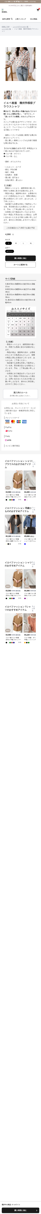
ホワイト (10, 249)
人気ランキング (20, 16)
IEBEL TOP (6, 24)
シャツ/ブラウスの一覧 (20, 24)
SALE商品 (33, 16)
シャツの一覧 (6, 26)
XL (31, 241)
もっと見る (33, 462)
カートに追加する (21, 262)
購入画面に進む (20, 256)
